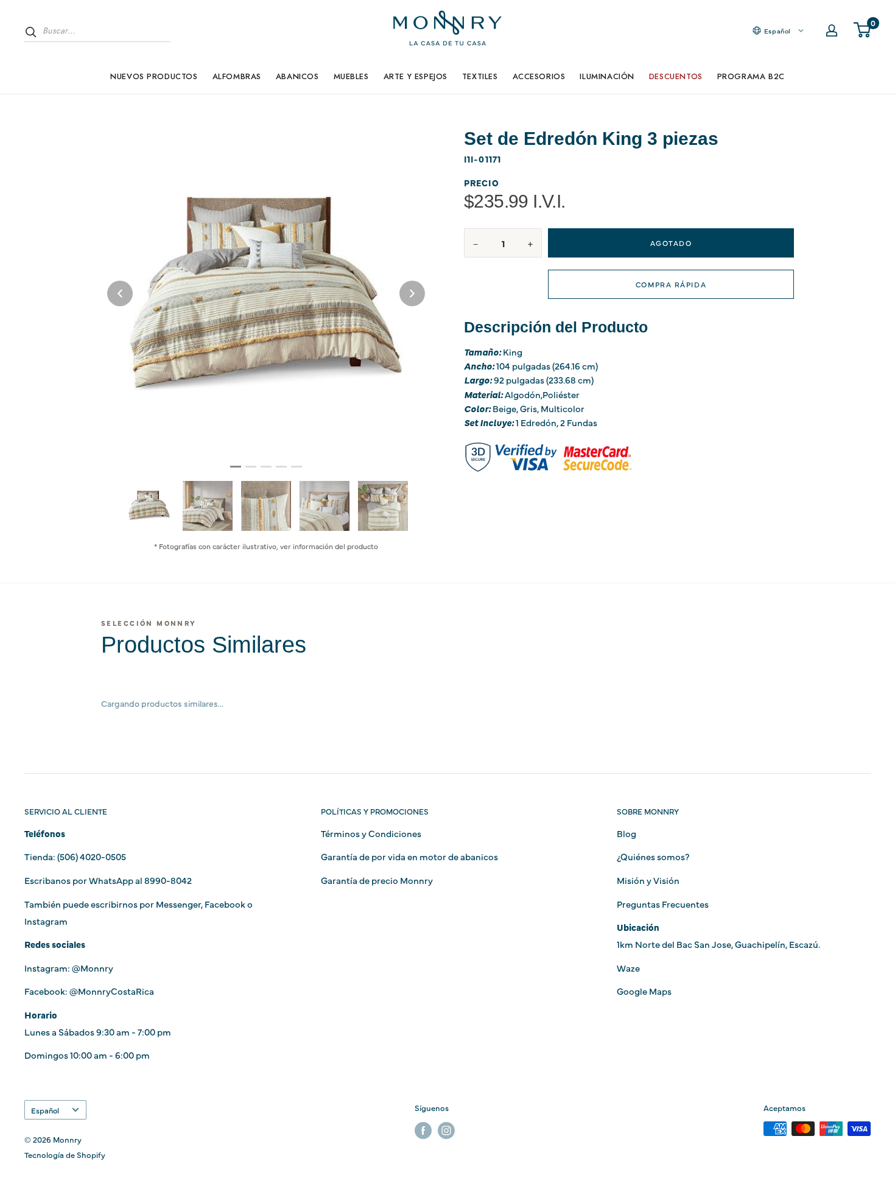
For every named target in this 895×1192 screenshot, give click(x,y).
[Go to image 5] (296, 467)
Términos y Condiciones (371, 833)
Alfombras (236, 76)
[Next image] (412, 293)
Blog (626, 833)
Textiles (480, 76)
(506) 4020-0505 (91, 856)
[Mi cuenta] (832, 30)
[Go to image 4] (281, 467)
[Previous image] (120, 293)
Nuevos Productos (153, 76)
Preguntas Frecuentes (663, 903)
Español (45, 1110)
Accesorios (539, 76)
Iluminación (607, 76)
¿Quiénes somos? (653, 856)
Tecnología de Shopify (64, 1154)
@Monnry (92, 967)
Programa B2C (751, 76)
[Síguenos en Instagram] (446, 1130)
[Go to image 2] (250, 467)
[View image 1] (149, 505)
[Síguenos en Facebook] (423, 1130)
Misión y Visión (648, 880)
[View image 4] (324, 506)
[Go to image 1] (235, 467)
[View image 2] (208, 506)
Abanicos (297, 76)
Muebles (351, 76)
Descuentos (676, 76)
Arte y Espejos (416, 76)
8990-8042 (168, 880)
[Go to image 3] (266, 467)
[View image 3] (266, 506)
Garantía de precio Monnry (377, 880)
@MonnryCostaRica (111, 990)
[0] (863, 30)
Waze (628, 967)
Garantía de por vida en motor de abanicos (409, 856)
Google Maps (644, 990)
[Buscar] (31, 31)
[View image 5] (383, 506)
